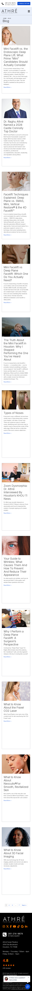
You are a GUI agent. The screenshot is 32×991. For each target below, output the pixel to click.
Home (4, 18)
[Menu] (29, 11)
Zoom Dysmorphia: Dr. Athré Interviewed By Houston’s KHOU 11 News (16, 492)
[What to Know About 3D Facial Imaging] (16, 837)
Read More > (7, 87)
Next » (24, 905)
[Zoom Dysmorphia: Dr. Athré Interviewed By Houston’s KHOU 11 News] (16, 473)
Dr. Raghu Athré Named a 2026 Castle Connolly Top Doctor (13, 126)
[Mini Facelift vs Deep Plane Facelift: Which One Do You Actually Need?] (16, 254)
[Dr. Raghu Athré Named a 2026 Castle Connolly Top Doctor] (16, 108)
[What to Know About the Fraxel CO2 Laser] (16, 691)
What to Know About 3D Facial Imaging (13, 853)
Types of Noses (13, 413)
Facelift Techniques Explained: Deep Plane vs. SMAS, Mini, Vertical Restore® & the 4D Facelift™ (16, 202)
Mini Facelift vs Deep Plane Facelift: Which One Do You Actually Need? (16, 274)
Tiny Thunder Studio (12, 975)
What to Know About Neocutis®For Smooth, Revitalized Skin (16, 783)
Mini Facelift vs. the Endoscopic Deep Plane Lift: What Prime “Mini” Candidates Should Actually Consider (16, 57)
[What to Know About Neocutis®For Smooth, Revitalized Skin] (16, 764)
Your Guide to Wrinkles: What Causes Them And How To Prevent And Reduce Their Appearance (15, 566)
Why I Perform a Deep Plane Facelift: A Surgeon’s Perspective (14, 638)
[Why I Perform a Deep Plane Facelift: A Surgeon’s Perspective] (16, 618)
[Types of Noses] (16, 400)
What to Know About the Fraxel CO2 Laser (14, 707)
